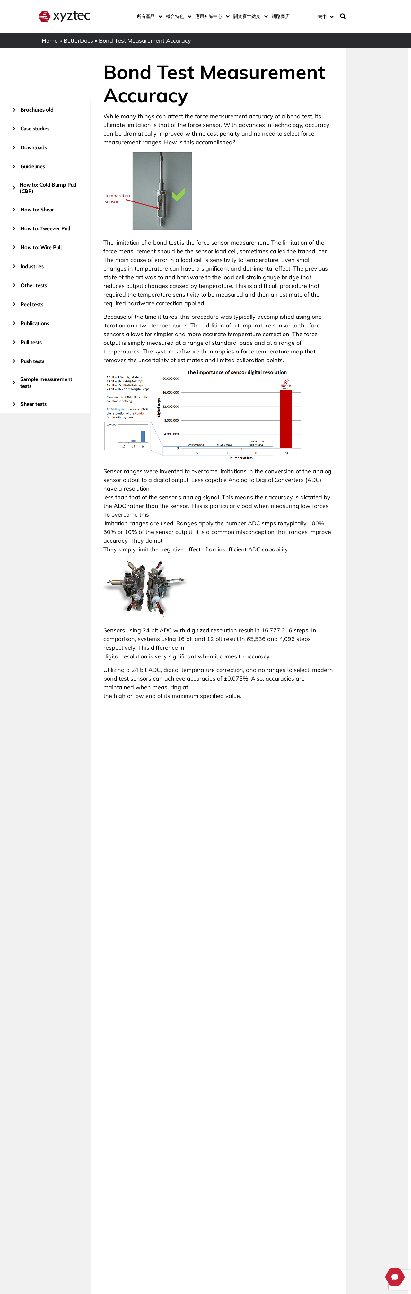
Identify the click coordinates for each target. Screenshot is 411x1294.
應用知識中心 (208, 16)
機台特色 (175, 16)
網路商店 (281, 16)
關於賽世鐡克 (246, 16)
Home (50, 40)
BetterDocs (78, 40)
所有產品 (146, 16)
